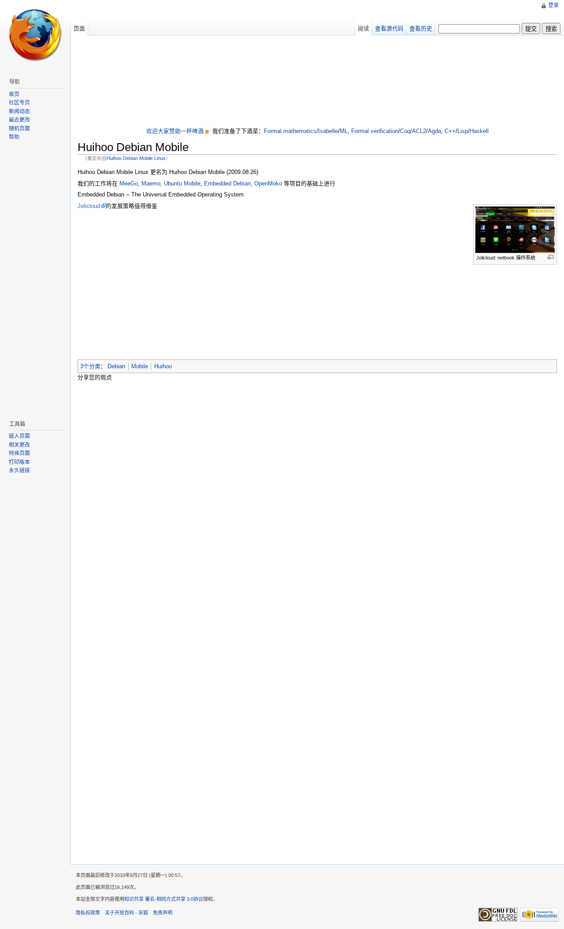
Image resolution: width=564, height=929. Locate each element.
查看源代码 (389, 28)
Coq (405, 131)
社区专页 (19, 103)
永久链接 (19, 470)
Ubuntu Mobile (182, 183)
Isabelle (328, 131)
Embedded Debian (227, 183)
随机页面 (19, 129)
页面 (79, 28)
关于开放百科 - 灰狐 (126, 912)
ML (344, 131)
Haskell (479, 131)
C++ (450, 131)
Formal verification (374, 131)
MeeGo (128, 183)
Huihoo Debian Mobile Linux (136, 158)
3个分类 (90, 366)
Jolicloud (89, 206)
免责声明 (162, 912)
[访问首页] (35, 35)
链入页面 (19, 436)
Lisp (462, 131)
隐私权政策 (88, 912)
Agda (434, 131)
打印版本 (19, 462)
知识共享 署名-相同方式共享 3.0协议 (163, 899)
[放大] (550, 257)
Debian (116, 366)
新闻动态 (19, 111)
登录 (553, 5)
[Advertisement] (317, 82)
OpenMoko (268, 183)
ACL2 (419, 131)
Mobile (139, 366)
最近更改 (19, 120)
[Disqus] (317, 500)
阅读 (363, 28)
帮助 (14, 137)
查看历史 (420, 28)
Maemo (150, 183)
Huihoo (163, 366)
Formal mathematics (290, 131)
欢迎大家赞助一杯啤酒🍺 (178, 131)
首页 (14, 94)
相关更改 (19, 445)
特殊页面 (19, 453)
